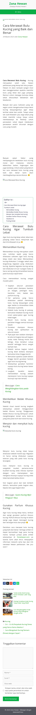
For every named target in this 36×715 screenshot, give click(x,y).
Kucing (7, 621)
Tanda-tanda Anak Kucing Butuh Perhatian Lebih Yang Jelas (22, 594)
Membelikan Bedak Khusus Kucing (17, 212)
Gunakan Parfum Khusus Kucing (16, 216)
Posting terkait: (11, 221)
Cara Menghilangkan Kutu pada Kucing (16, 388)
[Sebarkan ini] (4, 583)
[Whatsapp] (17, 583)
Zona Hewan (18, 4)
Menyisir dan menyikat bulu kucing (16, 214)
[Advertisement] (18, 59)
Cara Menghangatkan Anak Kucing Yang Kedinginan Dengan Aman (21, 611)
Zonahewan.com (23, 537)
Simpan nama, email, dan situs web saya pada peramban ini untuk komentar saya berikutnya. (18, 690)
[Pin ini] (11, 583)
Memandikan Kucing (12, 210)
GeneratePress (18, 712)
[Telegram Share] (14, 583)
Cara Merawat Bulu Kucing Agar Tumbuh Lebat (15, 206)
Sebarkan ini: (10, 219)
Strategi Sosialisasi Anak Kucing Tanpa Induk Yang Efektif (23, 602)
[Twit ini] (7, 583)
